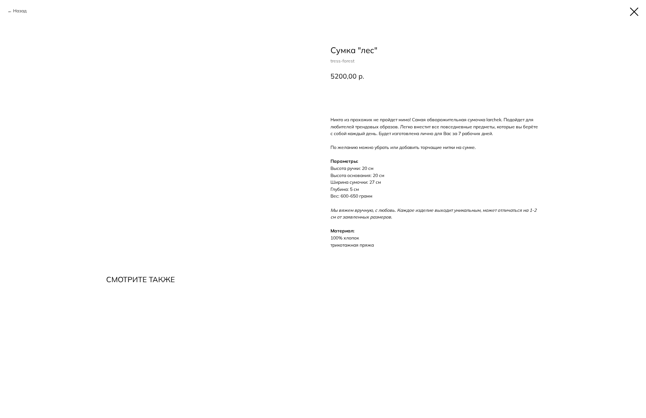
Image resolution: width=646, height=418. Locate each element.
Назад (20, 10)
